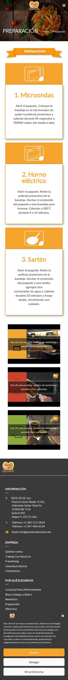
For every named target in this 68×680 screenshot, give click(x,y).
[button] (63, 616)
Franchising (12, 561)
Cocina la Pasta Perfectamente (23, 589)
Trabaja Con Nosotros (18, 556)
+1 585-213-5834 (34, 522)
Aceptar (34, 652)
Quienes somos (14, 551)
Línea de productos (16, 566)
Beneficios (11, 599)
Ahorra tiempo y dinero (18, 594)
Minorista (11, 608)
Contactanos (12, 570)
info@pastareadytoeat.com (35, 531)
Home (46, 31)
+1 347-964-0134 (34, 526)
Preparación (12, 604)
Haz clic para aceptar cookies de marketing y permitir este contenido (34, 344)
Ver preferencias (34, 671)
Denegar (34, 662)
